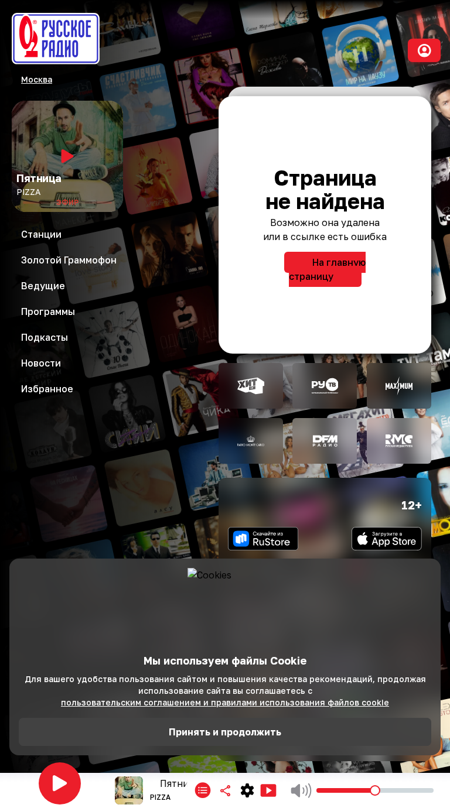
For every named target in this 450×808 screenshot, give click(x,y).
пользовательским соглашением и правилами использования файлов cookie (225, 702)
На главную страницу (327, 269)
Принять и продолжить (225, 732)
